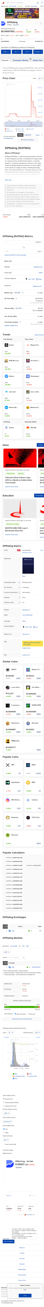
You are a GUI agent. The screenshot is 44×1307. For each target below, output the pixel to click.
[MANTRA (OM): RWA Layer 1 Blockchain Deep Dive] (20, 508)
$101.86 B (34, 6)
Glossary (22, 1264)
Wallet (5, 51)
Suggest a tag (26, 648)
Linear (20, 135)
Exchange (37, 51)
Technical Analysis (28, 140)
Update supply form (11, 325)
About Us (22, 1247)
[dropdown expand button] (41, 23)
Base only (32, 1014)
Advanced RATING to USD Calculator (15, 255)
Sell (26, 51)
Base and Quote (21, 1014)
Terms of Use (22, 1280)
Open (23, 576)
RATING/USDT (36, 967)
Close (25, 1295)
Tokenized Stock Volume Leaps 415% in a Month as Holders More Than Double (18, 480)
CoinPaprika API (8, 138)
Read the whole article (11, 486)
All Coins (22, 1258)
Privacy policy (22, 1275)
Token (41, 272)
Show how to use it (27, 552)
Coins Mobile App (27, 615)
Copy (40, 279)
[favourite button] (36, 23)
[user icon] (37, 2)
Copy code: (6, 1238)
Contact (22, 1253)
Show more (8, 180)
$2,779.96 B (12, 6)
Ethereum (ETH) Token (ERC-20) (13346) (32, 643)
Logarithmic (27, 135)
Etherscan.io (37, 286)
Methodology (22, 1269)
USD (38, 251)
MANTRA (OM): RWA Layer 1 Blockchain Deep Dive (16, 529)
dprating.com (38, 267)
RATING (38, 242)
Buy (16, 51)
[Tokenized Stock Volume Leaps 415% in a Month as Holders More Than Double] (20, 458)
